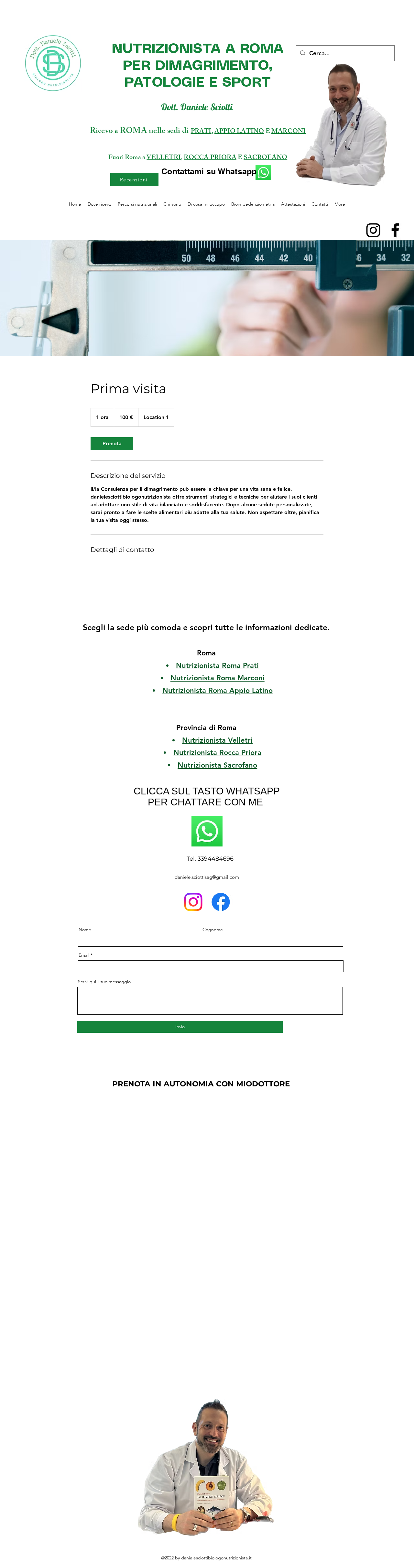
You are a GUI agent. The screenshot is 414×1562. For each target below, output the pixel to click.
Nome (85, 929)
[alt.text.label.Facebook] (395, 230)
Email (84, 955)
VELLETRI (164, 158)
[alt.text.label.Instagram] (373, 230)
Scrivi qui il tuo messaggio (104, 981)
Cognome (212, 929)
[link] (112, 443)
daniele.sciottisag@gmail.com (207, 877)
